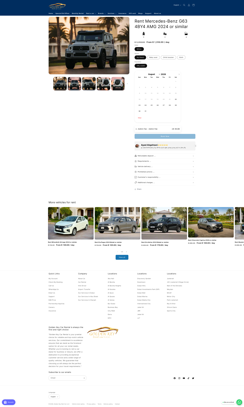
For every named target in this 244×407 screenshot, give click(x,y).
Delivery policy (108, 404)
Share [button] (139, 189)
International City (144, 304)
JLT (138, 318)
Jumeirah (170, 278)
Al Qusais (111, 296)
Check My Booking (56, 282)
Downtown (141, 282)
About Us (81, 278)
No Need (140, 57)
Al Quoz (111, 293)
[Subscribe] (84, 378)
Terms (100, 404)
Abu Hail (111, 278)
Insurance (52, 311)
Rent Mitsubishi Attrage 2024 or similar (62, 242)
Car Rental (82, 282)
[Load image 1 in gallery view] (60, 83)
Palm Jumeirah (172, 300)
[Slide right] (127, 84)
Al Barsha (111, 282)
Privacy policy (91, 404)
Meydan (170, 289)
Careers (52, 307)
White (139, 49)
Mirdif (169, 293)
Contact (117, 404)
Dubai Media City (143, 300)
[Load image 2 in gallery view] (74, 83)
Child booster (168, 57)
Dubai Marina (142, 296)
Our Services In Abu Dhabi (88, 296)
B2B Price (52, 300)
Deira (110, 314)
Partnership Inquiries (56, 304)
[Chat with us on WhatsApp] (239, 402)
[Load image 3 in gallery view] (89, 83)
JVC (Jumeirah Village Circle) (178, 282)
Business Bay (113, 307)
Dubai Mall (141, 293)
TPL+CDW (141, 66)
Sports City (171, 311)
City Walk (111, 311)
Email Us (52, 293)
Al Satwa (111, 300)
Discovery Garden (144, 278)
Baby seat (153, 57)
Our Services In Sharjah (87, 300)
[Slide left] (51, 84)
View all (122, 257)
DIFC (109, 318)
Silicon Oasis (172, 307)
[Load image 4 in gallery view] (103, 83)
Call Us (51, 286)
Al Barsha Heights (114, 286)
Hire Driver (82, 286)
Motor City (171, 296)
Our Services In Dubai (86, 293)
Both (181, 57)
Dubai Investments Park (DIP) (148, 289)
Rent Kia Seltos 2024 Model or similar (155, 242)
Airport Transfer (84, 289)
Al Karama (111, 289)
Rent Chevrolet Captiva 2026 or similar (202, 240)
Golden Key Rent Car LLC (61, 404)
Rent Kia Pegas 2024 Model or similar (108, 242)
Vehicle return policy (78, 404)
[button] (91, 13)
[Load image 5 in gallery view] (118, 83)
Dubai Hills (141, 286)
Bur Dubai (111, 304)
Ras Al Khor (171, 304)
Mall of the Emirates (174, 286)
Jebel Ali (140, 314)
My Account (53, 278)
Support (52, 296)
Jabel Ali (140, 307)
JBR (138, 311)
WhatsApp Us (54, 289)
